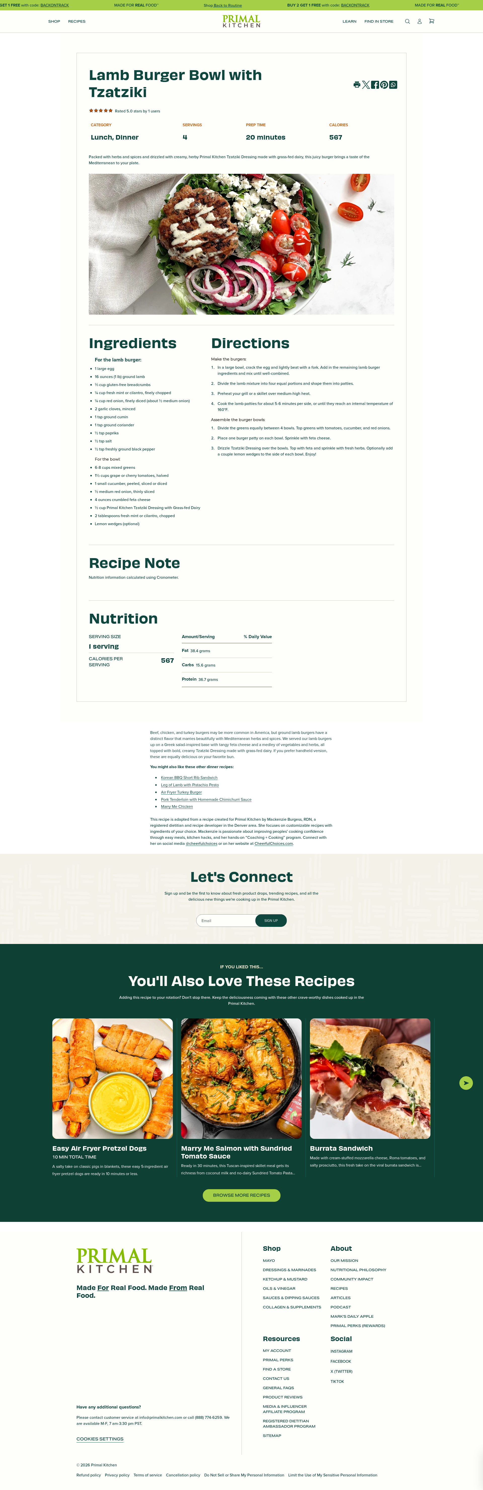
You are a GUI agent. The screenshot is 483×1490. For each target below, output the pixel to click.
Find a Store (277, 1369)
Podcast (341, 1307)
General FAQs (278, 1388)
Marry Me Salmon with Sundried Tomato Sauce (236, 1152)
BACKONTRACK (55, 5)
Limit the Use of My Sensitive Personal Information (332, 1475)
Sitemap (272, 1436)
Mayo (269, 1260)
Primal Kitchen (104, 1465)
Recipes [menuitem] (77, 21)
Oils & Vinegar (279, 1288)
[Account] (420, 21)
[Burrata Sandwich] (370, 1078)
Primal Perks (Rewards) (358, 1325)
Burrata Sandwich (341, 1148)
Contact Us (276, 1379)
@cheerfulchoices (201, 843)
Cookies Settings (100, 1439)
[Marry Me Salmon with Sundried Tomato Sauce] (241, 1078)
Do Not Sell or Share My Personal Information (244, 1475)
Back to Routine (227, 5)
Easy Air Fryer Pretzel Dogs (99, 1148)
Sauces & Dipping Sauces (291, 1297)
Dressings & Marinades (289, 1269)
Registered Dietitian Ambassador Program (289, 1424)
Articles (341, 1297)
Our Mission (344, 1260)
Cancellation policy (183, 1475)
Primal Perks (278, 1360)
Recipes (339, 1288)
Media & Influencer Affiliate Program (285, 1409)
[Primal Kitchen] (241, 21)
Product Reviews (283, 1397)
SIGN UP (271, 920)
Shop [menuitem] (54, 21)
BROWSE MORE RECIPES (241, 1195)
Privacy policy (117, 1475)
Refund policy (88, 1475)
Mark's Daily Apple (352, 1316)
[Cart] (432, 21)
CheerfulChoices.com (274, 843)
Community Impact (352, 1279)
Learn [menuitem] (349, 21)
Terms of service (148, 1475)
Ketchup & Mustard (285, 1279)
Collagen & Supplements (292, 1307)
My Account (277, 1351)
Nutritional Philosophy (358, 1269)
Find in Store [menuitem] (379, 21)
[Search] (408, 21)
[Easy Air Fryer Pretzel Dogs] (112, 1078)
